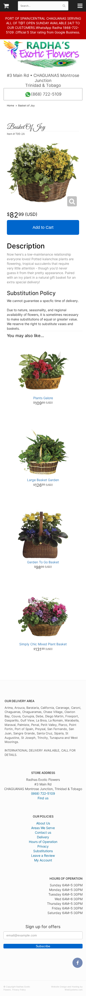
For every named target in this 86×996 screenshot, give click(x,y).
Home (10, 105)
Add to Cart (43, 227)
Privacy (43, 846)
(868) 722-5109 (46, 94)
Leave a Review (43, 855)
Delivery (43, 837)
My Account (43, 860)
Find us (43, 798)
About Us (43, 823)
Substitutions (43, 851)
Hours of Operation (43, 842)
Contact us (43, 832)
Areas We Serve (43, 828)
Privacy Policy (19, 989)
